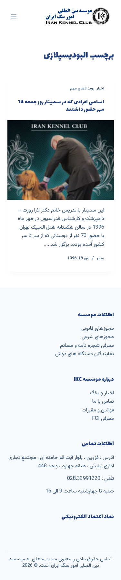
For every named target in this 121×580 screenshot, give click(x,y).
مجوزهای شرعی (98, 337)
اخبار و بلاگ (102, 393)
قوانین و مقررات (98, 410)
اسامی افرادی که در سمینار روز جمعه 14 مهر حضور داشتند (61, 106)
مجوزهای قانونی (97, 329)
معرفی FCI (103, 419)
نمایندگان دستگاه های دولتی (84, 354)
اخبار (100, 88)
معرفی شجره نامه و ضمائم (87, 346)
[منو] (13, 16)
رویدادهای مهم (82, 88)
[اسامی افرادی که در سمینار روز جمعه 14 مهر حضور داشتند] (60, 160)
